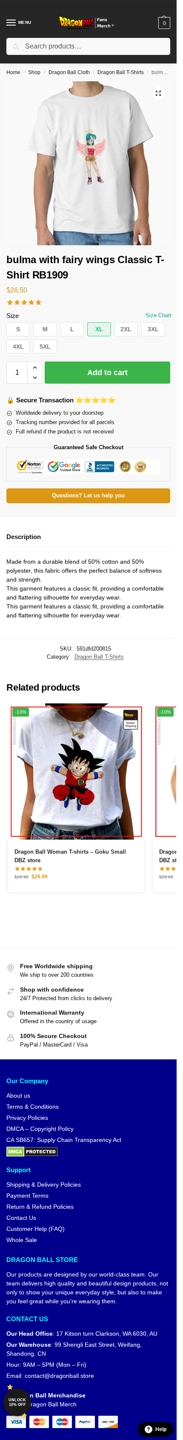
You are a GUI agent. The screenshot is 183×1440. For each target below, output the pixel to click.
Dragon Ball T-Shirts (120, 72)
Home (13, 72)
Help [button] (160, 1429)
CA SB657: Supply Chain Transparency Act (63, 1139)
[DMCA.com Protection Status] (88, 1152)
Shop (34, 72)
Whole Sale (21, 1239)
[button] (163, 23)
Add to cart (107, 372)
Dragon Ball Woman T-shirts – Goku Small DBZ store (70, 856)
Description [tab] (23, 536)
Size (12, 315)
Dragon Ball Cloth (69, 72)
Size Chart (159, 315)
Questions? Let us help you (88, 496)
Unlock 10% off (17, 1402)
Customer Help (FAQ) (35, 1228)
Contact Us (21, 1217)
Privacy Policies (27, 1117)
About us (18, 1095)
